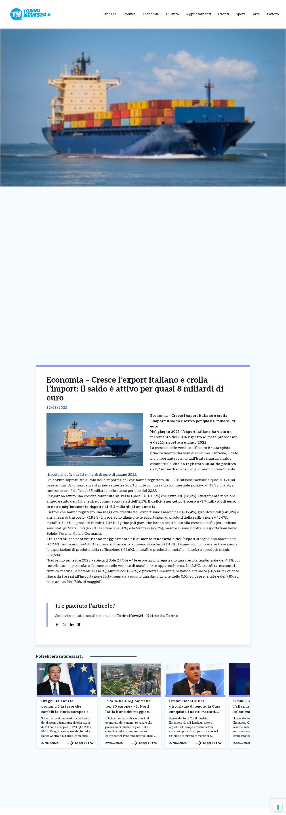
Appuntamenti (198, 14)
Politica (130, 14)
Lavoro (273, 14)
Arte (256, 14)
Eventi (223, 14)
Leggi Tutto (84, 743)
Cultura (172, 14)
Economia (151, 14)
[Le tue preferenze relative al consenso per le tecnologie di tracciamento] (278, 807)
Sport (240, 14)
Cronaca (109, 14)
